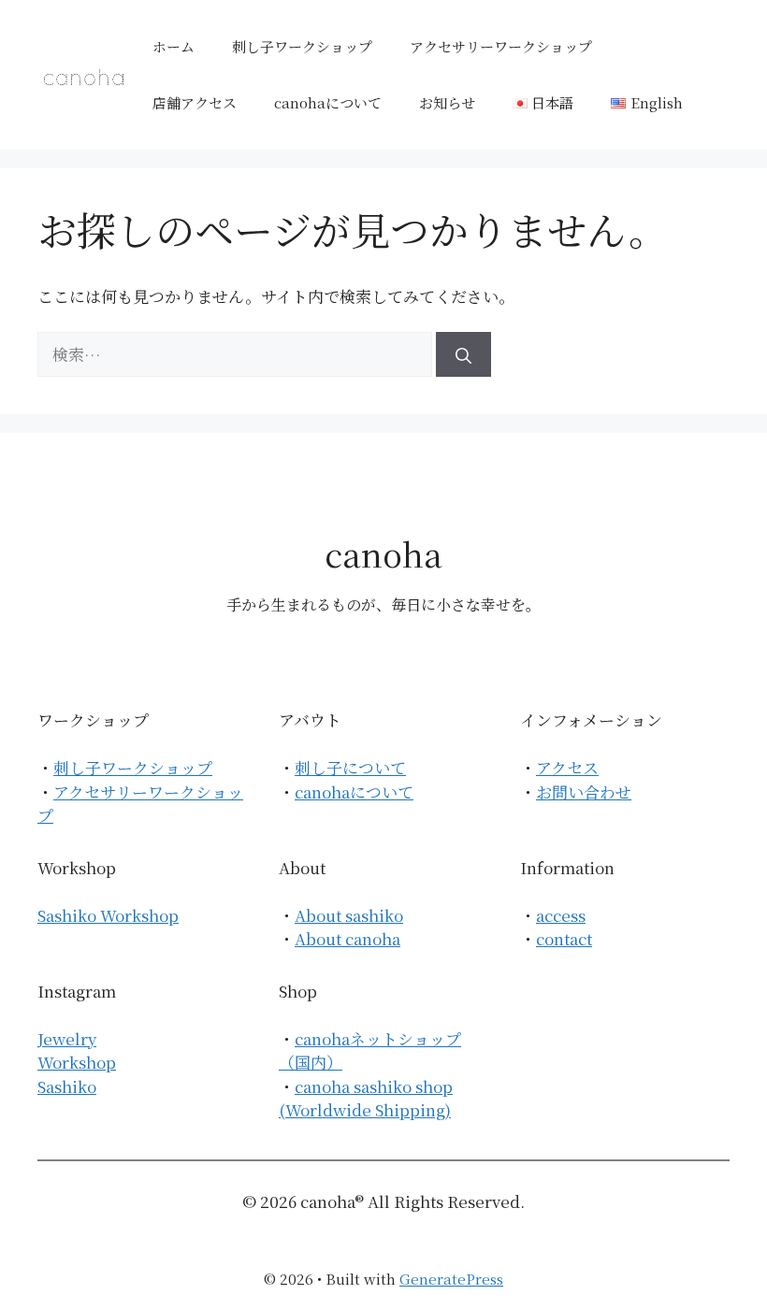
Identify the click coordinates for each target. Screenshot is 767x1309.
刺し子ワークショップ (302, 46)
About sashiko (349, 915)
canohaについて (328, 102)
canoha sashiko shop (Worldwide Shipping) (366, 1098)
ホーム (173, 46)
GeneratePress (451, 1278)
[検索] (463, 354)
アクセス (567, 767)
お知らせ (447, 102)
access (561, 915)
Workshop (76, 1061)
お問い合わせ (583, 791)
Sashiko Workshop (108, 915)
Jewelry (66, 1038)
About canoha (347, 938)
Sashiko (66, 1086)
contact (564, 938)
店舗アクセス (194, 102)
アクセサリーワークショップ (501, 46)
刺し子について (350, 767)
